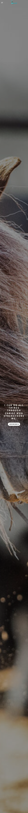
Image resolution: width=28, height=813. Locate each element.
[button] (2, 2)
